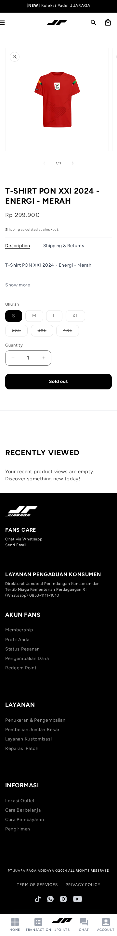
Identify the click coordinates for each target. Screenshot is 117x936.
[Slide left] (44, 163)
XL (78, 317)
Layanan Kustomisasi (28, 739)
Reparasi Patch (22, 748)
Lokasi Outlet (20, 800)
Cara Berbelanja (23, 810)
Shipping (12, 229)
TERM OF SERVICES (37, 884)
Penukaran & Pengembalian (35, 720)
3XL (45, 331)
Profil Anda (17, 639)
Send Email (16, 545)
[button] (94, 23)
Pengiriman (17, 829)
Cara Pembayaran (24, 819)
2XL (20, 331)
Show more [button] (17, 285)
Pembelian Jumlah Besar (32, 729)
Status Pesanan (22, 649)
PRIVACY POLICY (83, 884)
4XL (71, 331)
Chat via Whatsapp (23, 539)
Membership (19, 630)
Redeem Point (20, 668)
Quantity (14, 345)
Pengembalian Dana (27, 658)
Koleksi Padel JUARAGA (65, 5)
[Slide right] (73, 163)
